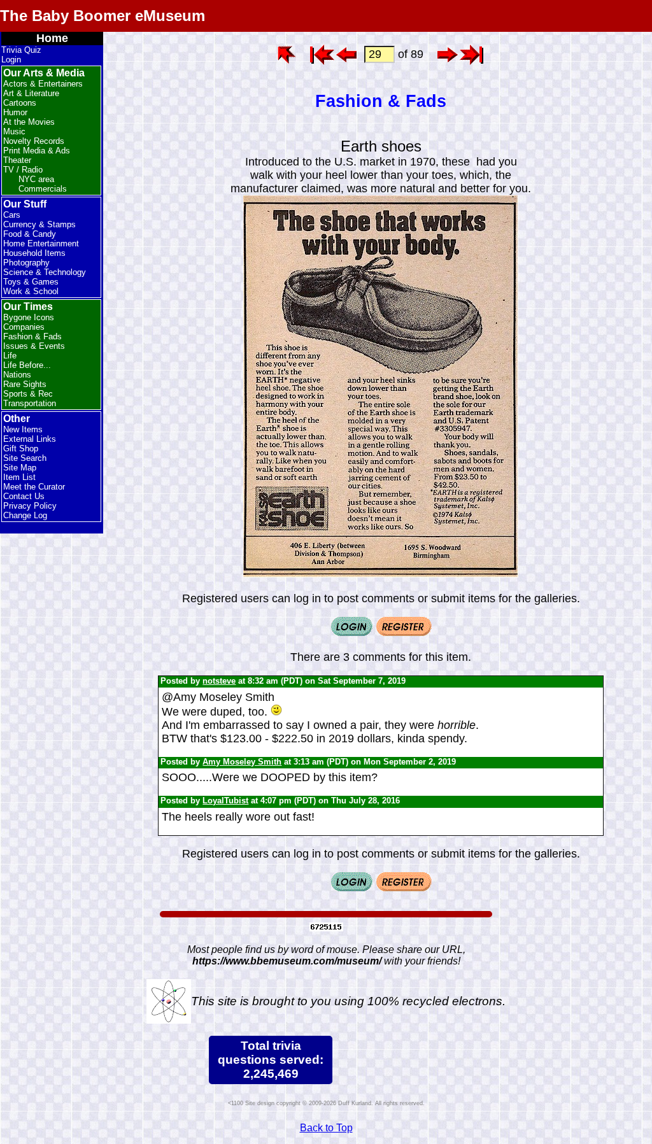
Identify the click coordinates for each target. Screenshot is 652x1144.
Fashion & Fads (32, 336)
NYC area (36, 179)
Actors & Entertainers (43, 83)
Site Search (24, 458)
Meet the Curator (34, 486)
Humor (15, 112)
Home (52, 38)
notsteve (219, 681)
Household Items (34, 253)
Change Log (25, 515)
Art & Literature (31, 93)
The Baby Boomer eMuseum (102, 15)
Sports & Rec (28, 394)
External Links (29, 439)
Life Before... (27, 365)
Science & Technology (44, 272)
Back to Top (326, 1127)
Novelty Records (33, 141)
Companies (24, 327)
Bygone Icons (28, 317)
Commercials (42, 189)
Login (11, 59)
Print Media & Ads (36, 150)
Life (10, 355)
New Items (23, 429)
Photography (26, 262)
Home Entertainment (41, 243)
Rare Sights (24, 384)
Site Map (19, 467)
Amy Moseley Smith (241, 761)
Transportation (29, 403)
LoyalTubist (225, 800)
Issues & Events (34, 346)
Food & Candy (29, 234)
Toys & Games (31, 281)
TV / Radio (23, 169)
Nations (17, 374)
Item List (19, 477)
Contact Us (24, 496)
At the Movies (29, 122)
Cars (11, 215)
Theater (17, 160)
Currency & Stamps (39, 224)
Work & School (31, 291)
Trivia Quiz (21, 50)
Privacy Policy (30, 506)
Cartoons (19, 103)
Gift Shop (20, 448)
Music (14, 131)
